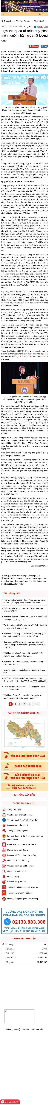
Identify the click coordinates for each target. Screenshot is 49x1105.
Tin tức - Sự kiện (23, 21)
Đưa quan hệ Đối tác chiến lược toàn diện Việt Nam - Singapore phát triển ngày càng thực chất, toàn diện (25, 645)
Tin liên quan (11, 593)
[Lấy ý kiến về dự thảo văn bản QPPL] (24, 776)
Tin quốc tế (39, 21)
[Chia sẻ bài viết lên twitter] (38, 26)
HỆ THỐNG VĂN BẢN (24, 795)
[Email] (46, 26)
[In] (43, 26)
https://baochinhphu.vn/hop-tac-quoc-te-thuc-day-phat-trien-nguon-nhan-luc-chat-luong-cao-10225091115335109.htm (23, 581)
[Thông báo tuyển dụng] (24, 766)
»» (38, 704)
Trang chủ (8, 21)
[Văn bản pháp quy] (24, 755)
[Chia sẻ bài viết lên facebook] (35, 26)
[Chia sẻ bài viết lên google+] (40, 26)
